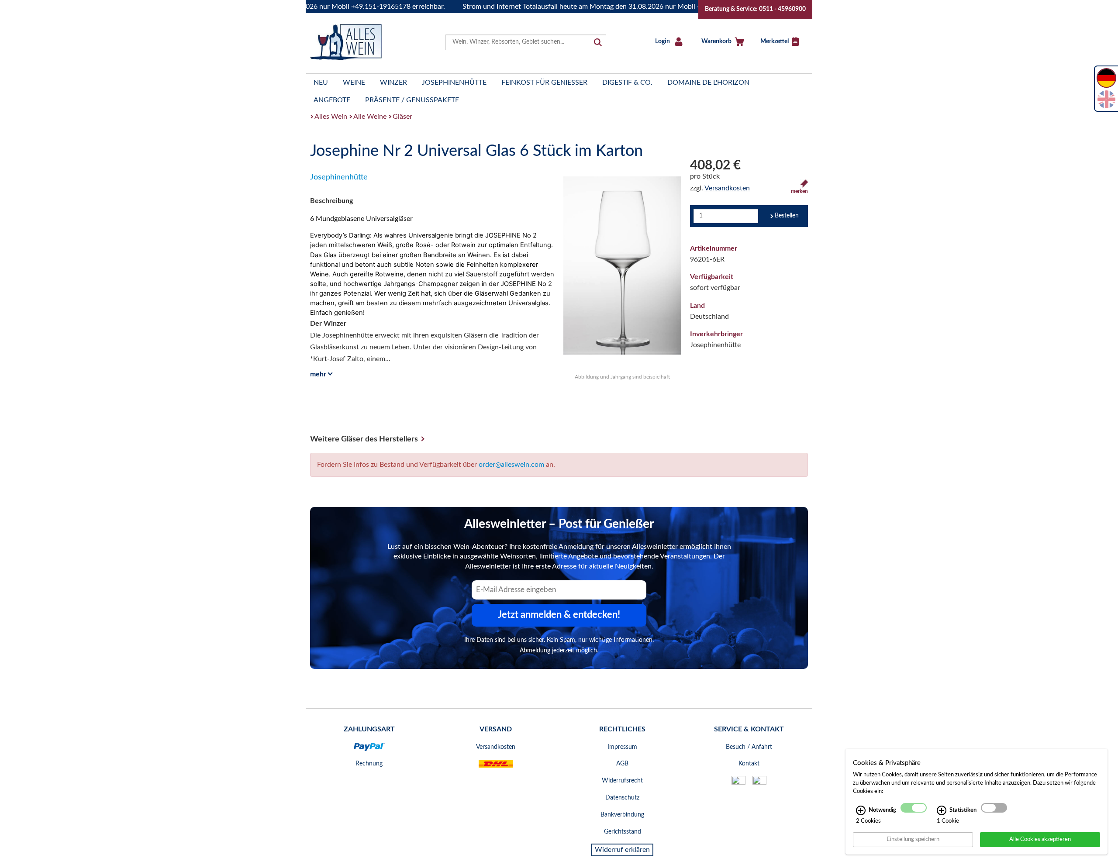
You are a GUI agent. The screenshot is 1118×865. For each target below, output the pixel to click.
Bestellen (787, 216)
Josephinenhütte (454, 82)
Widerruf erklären (622, 849)
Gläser (402, 116)
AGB (622, 764)
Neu (321, 82)
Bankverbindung (622, 815)
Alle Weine (369, 116)
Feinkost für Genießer (544, 82)
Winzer (393, 82)
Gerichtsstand (622, 832)
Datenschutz (622, 798)
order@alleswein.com (511, 464)
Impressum (622, 747)
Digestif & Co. (627, 82)
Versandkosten (727, 188)
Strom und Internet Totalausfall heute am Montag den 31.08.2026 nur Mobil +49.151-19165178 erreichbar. (606, 6)
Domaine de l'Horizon (708, 82)
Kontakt (748, 764)
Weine (354, 82)
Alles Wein (330, 116)
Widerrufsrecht (622, 781)
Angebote (332, 99)
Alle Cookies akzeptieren (1040, 839)
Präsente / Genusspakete (412, 99)
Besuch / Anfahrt (749, 747)
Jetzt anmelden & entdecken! (559, 615)
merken (799, 191)
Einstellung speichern (913, 839)
